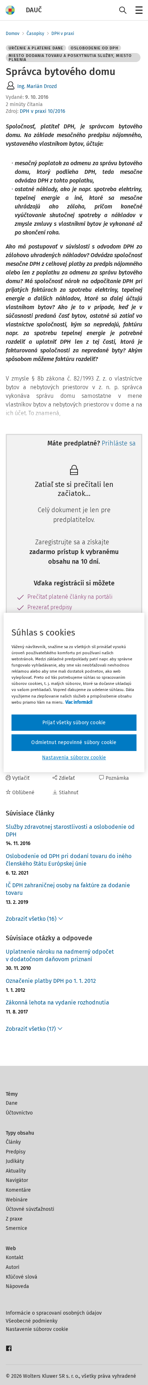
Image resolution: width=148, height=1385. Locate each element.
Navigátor (17, 1180)
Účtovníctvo (19, 1113)
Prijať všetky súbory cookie (74, 723)
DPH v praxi (62, 33)
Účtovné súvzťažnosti (30, 1209)
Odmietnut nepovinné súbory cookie (73, 742)
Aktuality (16, 1171)
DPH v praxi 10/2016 (42, 111)
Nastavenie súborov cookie (37, 1329)
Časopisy (35, 33)
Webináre (17, 1200)
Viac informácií (78, 702)
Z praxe (14, 1219)
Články (13, 1142)
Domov (12, 33)
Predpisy (16, 1152)
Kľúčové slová (21, 1277)
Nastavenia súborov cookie (74, 758)
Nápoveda (17, 1286)
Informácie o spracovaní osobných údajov (54, 1313)
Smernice (16, 1228)
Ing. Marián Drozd (37, 86)
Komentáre (18, 1190)
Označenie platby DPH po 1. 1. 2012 (51, 980)
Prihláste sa (119, 443)
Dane (12, 1103)
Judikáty (15, 1161)
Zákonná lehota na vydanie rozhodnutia (57, 1002)
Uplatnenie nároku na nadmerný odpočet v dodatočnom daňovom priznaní (60, 955)
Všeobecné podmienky (31, 1321)
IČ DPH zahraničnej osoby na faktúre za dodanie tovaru (68, 889)
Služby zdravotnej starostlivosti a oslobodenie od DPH (70, 830)
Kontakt (14, 1257)
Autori (12, 1267)
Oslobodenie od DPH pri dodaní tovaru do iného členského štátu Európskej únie (68, 860)
